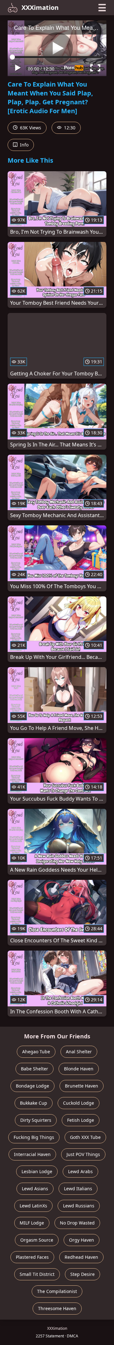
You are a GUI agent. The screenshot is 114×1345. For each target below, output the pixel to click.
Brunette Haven (81, 1086)
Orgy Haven (81, 1240)
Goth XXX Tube (85, 1137)
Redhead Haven (81, 1257)
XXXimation (40, 7)
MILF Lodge (32, 1223)
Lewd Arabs (80, 1171)
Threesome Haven (57, 1308)
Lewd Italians (78, 1189)
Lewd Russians (78, 1206)
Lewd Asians (35, 1189)
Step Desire (82, 1274)
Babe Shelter (34, 1069)
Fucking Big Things (34, 1137)
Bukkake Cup (33, 1103)
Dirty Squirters (35, 1120)
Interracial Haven (32, 1154)
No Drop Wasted (77, 1223)
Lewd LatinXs (33, 1206)
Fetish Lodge (80, 1120)
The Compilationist (57, 1291)
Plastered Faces (32, 1257)
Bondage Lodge (32, 1086)
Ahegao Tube (36, 1052)
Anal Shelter (79, 1052)
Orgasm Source (36, 1240)
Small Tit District (37, 1274)
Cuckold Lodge (78, 1103)
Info (23, 145)
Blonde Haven (78, 1069)
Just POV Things (83, 1154)
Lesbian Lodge (37, 1171)
